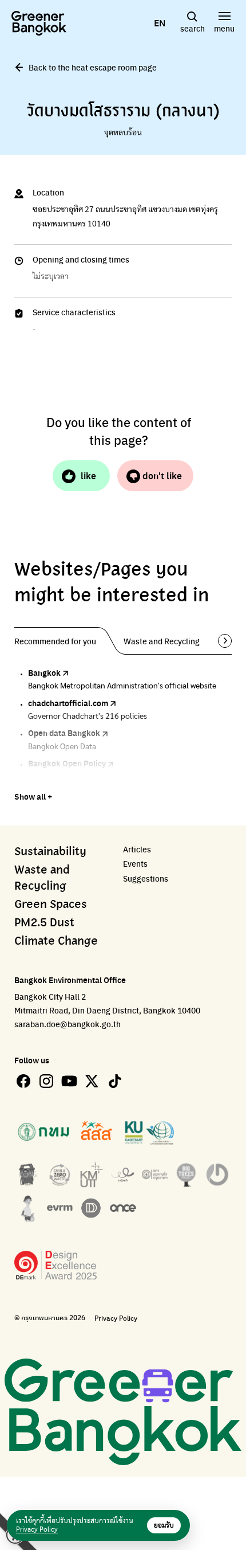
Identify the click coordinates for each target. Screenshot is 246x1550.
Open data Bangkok (64, 732)
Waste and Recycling (42, 878)
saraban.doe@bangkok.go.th (67, 1024)
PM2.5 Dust (44, 923)
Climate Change (56, 941)
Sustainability (50, 852)
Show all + (33, 796)
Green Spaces (50, 904)
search (192, 28)
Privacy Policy (115, 1318)
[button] (220, 641)
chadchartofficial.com (68, 703)
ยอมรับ (164, 1525)
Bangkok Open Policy (67, 763)
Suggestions (145, 878)
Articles (137, 849)
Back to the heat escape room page (93, 67)
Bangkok (44, 672)
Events (135, 863)
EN (159, 23)
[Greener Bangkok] (38, 23)
